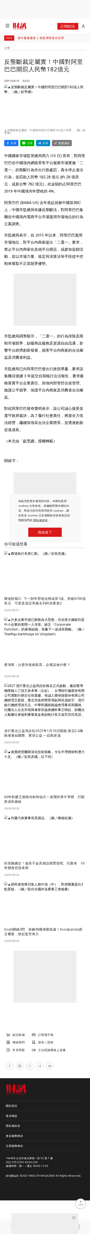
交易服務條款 (14, 1146)
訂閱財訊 (68, 26)
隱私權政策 (40, 520)
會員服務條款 (14, 1136)
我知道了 (45, 532)
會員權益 (11, 1116)
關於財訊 (11, 1106)
